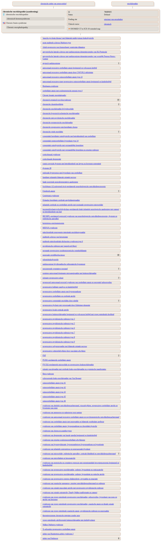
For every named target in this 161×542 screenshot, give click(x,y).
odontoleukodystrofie (50, 259)
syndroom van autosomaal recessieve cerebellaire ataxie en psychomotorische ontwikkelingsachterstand (81, 417)
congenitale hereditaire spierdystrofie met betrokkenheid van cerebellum (69, 136)
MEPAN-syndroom (50, 228)
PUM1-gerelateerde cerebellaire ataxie (57, 360)
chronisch (107, 24)
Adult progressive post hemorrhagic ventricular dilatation (64, 47)
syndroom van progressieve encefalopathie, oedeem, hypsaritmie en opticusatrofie (73, 470)
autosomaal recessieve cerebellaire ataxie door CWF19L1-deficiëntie (68, 72)
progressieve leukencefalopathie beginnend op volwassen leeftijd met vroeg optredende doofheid (78, 314)
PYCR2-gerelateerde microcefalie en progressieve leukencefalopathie (68, 365)
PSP (44, 355)
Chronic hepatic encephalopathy (54, 95)
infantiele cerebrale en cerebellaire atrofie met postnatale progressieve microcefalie (73, 205)
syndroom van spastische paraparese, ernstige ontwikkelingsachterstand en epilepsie (74, 483)
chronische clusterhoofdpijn (53, 104)
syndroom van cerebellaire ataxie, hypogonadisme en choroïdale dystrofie (70, 426)
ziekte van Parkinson (50, 538)
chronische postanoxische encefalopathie (58, 122)
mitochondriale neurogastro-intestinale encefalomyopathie (64, 232)
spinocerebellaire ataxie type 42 (54, 387)
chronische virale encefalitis (53, 132)
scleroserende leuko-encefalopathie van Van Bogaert (62, 378)
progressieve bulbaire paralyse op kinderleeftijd (60, 287)
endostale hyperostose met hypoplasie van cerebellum (62, 173)
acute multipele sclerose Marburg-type (57, 43)
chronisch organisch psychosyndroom (57, 100)
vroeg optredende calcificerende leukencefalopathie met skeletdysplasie (69, 520)
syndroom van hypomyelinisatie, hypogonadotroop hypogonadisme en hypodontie (73, 444)
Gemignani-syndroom (51, 196)
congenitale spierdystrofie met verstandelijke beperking (63, 145)
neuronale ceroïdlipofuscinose (54, 255)
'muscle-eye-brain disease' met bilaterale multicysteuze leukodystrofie (68, 38)
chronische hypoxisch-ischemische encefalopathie (61, 113)
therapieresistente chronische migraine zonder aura (61, 515)
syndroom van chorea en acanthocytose (57, 431)
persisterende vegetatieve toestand (55, 269)
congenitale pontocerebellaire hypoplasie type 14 (60, 141)
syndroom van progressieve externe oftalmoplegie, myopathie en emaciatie (70, 479)
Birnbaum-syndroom (50, 86)
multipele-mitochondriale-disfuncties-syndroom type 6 (63, 241)
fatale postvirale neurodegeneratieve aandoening (60, 182)
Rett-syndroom (48, 374)
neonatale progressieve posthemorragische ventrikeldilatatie (64, 250)
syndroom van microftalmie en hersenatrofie (59, 458)
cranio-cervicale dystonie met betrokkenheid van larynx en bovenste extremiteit (72, 164)
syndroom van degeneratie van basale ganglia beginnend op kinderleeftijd (70, 435)
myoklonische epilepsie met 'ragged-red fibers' (60, 246)
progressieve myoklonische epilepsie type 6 (59, 328)
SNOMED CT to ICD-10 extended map (85, 29)
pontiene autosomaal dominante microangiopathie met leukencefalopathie (69, 273)
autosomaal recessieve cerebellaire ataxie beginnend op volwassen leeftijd (70, 68)
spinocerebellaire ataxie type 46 (54, 401)
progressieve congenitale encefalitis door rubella (60, 301)
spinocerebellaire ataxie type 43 (54, 392)
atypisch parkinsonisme (51, 63)
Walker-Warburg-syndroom (53, 525)
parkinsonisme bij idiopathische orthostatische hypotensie (64, 264)
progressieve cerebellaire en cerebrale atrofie (59, 296)
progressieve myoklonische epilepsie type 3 (59, 319)
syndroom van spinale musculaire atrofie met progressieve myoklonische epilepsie (73, 488)
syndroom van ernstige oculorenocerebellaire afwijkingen (64, 440)
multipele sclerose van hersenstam (55, 237)
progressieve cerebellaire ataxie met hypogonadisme (62, 291)
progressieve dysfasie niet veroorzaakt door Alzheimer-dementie (66, 305)
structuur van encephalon (113, 19)
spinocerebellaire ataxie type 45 (54, 397)
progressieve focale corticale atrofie (56, 310)
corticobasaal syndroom (51, 154)
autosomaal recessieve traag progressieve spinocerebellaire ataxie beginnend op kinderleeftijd (77, 81)
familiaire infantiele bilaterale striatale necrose (59, 177)
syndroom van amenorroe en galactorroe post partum (62, 412)
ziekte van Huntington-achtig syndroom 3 (58, 534)
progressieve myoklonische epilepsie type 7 (59, 333)
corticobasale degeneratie (52, 159)
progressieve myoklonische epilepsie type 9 (59, 342)
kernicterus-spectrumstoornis (53, 223)
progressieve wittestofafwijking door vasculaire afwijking (64, 351)
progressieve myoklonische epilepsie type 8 (59, 337)
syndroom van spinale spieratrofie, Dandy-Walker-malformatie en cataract (70, 492)
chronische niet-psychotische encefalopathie (59, 118)
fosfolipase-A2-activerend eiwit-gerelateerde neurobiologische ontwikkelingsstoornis (74, 186)
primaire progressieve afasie (53, 278)
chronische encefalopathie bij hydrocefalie (58, 109)
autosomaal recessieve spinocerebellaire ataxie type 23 (63, 77)
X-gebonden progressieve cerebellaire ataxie (59, 529)
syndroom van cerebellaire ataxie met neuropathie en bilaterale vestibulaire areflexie (73, 422)
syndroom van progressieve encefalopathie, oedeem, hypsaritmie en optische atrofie (73, 474)
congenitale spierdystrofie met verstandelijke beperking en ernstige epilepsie (71, 150)
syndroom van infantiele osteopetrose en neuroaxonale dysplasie (66, 449)
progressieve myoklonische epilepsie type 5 (59, 323)
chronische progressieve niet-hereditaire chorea (60, 127)
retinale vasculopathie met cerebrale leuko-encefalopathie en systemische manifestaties (74, 369)
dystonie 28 (47, 168)
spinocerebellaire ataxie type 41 (54, 383)
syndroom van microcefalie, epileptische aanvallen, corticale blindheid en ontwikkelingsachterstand (79, 454)
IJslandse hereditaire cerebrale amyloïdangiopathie (61, 200)
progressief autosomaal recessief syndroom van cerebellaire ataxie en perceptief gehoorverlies (77, 282)
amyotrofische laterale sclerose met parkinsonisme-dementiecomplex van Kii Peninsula (75, 52)
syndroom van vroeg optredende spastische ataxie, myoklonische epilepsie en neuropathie (76, 511)
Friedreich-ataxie (49, 191)
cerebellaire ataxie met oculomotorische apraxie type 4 (62, 91)
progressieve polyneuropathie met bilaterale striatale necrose (65, 346)
